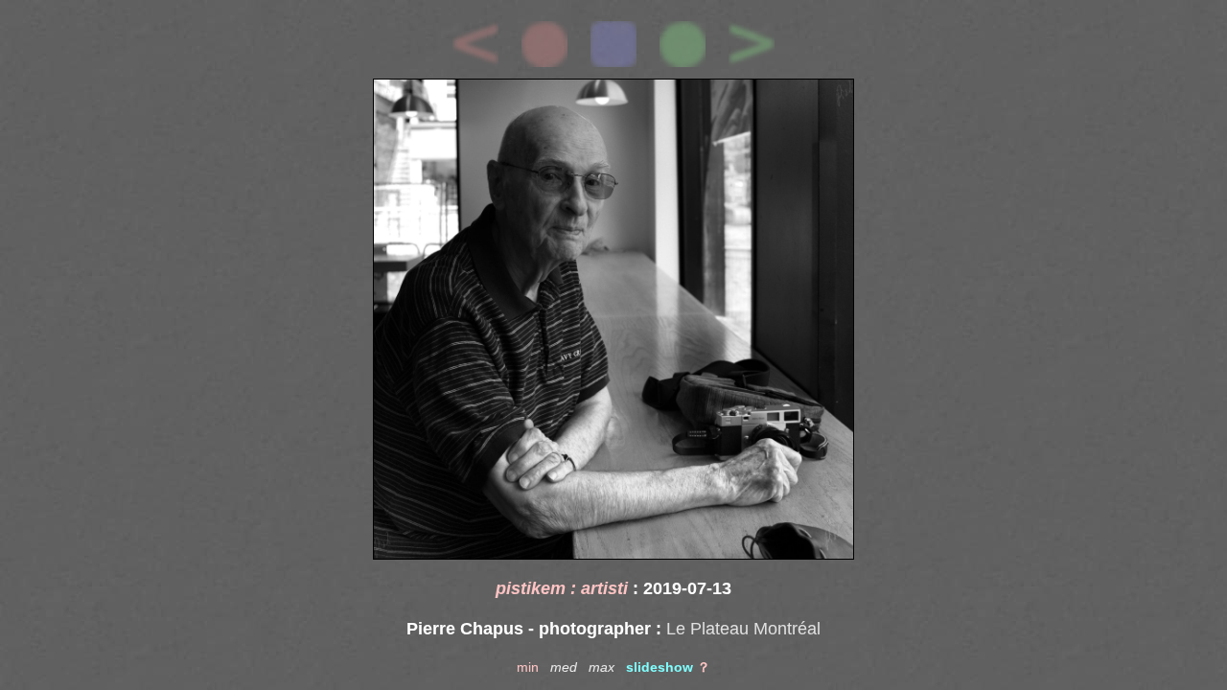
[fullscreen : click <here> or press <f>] (613, 319)
